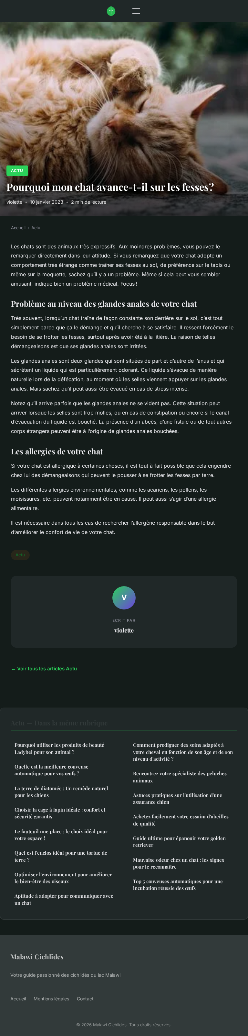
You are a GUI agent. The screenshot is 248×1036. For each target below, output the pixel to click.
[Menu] (136, 11)
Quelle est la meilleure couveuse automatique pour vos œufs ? (51, 770)
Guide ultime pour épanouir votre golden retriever (179, 841)
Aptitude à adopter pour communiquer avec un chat (64, 899)
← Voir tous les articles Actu (44, 669)
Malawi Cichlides (37, 956)
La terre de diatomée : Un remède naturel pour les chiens (61, 791)
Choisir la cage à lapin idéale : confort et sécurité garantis (60, 813)
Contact (85, 998)
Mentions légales (51, 998)
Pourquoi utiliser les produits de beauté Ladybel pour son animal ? (59, 748)
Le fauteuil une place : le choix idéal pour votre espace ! (61, 834)
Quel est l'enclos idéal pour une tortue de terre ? (61, 856)
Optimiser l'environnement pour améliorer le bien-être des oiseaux (63, 877)
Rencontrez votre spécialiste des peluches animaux (180, 776)
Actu (17, 170)
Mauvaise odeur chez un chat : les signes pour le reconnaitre (178, 863)
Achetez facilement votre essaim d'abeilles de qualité (181, 819)
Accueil (18, 227)
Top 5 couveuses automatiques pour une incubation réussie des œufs (178, 884)
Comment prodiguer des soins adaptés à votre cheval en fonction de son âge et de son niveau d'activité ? (183, 752)
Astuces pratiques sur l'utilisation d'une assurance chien (177, 798)
